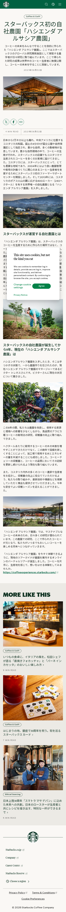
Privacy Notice (20, 295)
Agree (42, 286)
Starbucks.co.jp (13, 849)
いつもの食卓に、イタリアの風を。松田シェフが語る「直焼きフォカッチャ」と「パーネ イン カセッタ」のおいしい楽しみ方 (32, 660)
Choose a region (18, 881)
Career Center (13, 865)
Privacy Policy (17, 893)
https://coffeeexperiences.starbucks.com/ (29, 572)
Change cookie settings (22, 286)
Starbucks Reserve (15, 873)
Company (11, 857)
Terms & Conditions (43, 893)
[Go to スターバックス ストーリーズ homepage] (6, 4)
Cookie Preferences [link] (33, 899)
